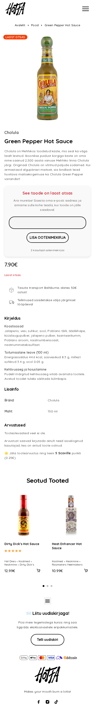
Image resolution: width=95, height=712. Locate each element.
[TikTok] (56, 701)
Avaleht (20, 25)
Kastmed (24, 561)
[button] (38, 570)
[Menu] (85, 8)
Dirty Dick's (27, 564)
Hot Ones (10, 561)
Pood (35, 25)
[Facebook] (38, 701)
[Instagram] (47, 701)
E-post (47, 223)
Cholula (11, 133)
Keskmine (10, 564)
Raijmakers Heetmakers (67, 564)
